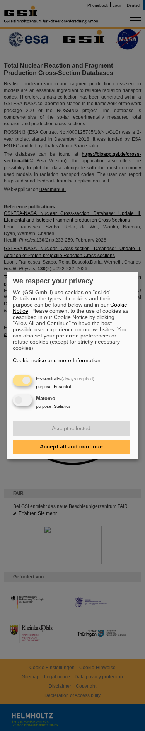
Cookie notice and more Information (57, 360)
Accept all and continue (71, 446)
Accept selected (71, 428)
